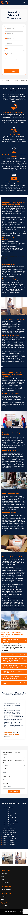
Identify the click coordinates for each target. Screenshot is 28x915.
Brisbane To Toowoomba (20, 80)
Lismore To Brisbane (8, 830)
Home (2, 80)
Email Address (6, 769)
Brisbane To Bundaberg (9, 820)
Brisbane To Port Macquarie (10, 822)
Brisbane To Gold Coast (9, 814)
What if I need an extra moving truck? (11, 682)
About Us (3, 896)
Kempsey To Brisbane (9, 834)
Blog (2, 876)
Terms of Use (11, 913)
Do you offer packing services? (11, 654)
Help (2, 879)
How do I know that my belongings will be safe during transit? (12, 666)
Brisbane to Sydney (8, 808)
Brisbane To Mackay (8, 840)
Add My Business (6, 889)
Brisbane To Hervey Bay (9, 838)
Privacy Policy (5, 882)
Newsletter (4, 873)
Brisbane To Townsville (9, 844)
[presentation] (2, 718)
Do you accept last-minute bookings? (10, 640)
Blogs (2, 899)
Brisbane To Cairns (8, 810)
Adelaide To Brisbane (8, 836)
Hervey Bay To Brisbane (9, 832)
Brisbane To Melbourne (9, 816)
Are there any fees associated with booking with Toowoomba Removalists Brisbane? (12, 660)
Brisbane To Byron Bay (9, 824)
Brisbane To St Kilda (8, 826)
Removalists (9, 80)
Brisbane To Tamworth (9, 828)
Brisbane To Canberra (9, 812)
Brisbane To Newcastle (9, 842)
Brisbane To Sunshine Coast (10, 818)
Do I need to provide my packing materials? (12, 672)
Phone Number (7, 776)
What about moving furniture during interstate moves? (11, 677)
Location (5, 783)
